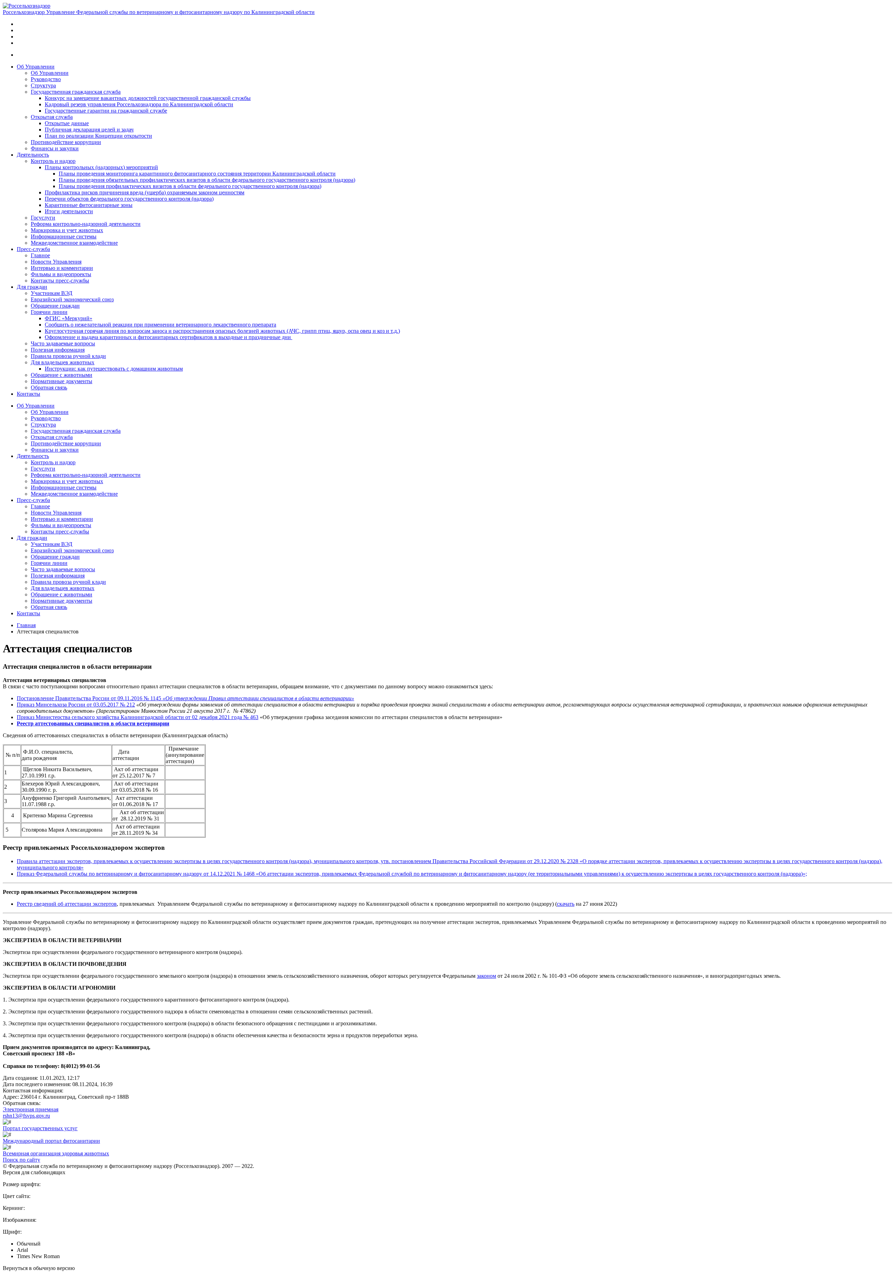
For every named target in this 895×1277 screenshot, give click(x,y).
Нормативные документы (61, 381)
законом (486, 976)
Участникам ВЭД (51, 293)
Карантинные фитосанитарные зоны (89, 205)
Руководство (46, 79)
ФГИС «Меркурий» (68, 318)
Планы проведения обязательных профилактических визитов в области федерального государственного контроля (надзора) (207, 180)
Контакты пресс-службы (60, 281)
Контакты (28, 394)
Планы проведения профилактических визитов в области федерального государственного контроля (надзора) (190, 186)
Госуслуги (43, 218)
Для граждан (32, 287)
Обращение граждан (55, 306)
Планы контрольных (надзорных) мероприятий (101, 167)
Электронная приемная (30, 1109)
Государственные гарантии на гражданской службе (106, 111)
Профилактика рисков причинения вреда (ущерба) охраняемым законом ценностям (144, 192)
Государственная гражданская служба (76, 92)
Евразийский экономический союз (72, 299)
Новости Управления (56, 262)
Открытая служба (52, 117)
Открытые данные (67, 123)
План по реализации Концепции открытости (98, 136)
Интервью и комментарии (62, 268)
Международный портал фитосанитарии (51, 1141)
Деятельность (33, 155)
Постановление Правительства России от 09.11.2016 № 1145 (89, 698)
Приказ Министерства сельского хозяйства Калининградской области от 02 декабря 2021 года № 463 (137, 717)
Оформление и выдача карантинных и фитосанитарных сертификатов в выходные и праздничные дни (168, 337)
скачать (565, 904)
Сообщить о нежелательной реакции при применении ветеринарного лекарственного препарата (160, 325)
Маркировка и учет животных (67, 230)
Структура (43, 85)
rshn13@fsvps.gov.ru (26, 1116)
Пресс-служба (33, 249)
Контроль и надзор (53, 161)
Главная (26, 625)
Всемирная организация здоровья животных (56, 1153)
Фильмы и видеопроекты (61, 274)
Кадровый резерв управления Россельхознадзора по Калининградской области (139, 104)
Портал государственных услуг (40, 1128)
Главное (40, 255)
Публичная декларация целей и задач (89, 129)
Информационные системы (63, 236)
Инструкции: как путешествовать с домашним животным (114, 369)
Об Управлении (36, 67)
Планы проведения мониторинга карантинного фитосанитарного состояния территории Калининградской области (197, 174)
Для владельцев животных (62, 362)
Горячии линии (49, 312)
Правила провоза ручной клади (68, 356)
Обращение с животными (61, 375)
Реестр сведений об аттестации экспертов (67, 904)
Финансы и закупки (55, 148)
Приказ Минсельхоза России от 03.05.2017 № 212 (76, 705)
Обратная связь (49, 387)
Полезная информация (58, 350)
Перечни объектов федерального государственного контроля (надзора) (129, 199)
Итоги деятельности (69, 211)
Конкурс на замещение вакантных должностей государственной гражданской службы (148, 98)
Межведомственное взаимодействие (74, 243)
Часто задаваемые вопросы (63, 343)
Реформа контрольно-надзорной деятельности (86, 224)
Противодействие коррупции (66, 142)
